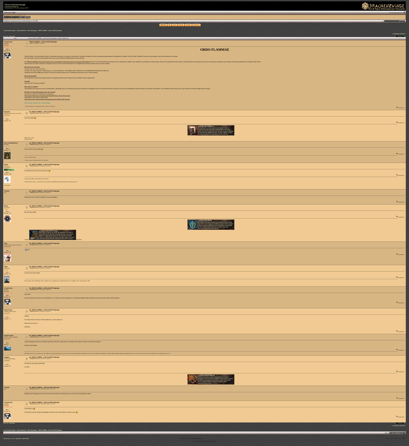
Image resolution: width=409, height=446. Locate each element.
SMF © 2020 (191, 438)
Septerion (7, 112)
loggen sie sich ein (10, 15)
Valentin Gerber (8, 335)
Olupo (6, 266)
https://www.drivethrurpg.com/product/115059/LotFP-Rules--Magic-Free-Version (47, 96)
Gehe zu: (387, 433)
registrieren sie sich (21, 15)
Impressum (19, 438)
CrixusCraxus (8, 42)
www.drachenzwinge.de (11, 6)
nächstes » (403, 34)
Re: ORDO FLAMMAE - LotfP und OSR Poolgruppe (44, 112)
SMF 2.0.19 (184, 438)
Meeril (6, 206)
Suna (5, 243)
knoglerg (6, 357)
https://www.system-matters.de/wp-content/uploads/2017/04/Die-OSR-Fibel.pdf (47, 99)
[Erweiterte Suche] (383, 21)
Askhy (6, 164)
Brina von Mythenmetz (11, 143)
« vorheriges (395, 34)
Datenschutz (25, 438)
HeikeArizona (8, 310)
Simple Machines (199, 438)
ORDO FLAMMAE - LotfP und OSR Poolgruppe (43, 42)
